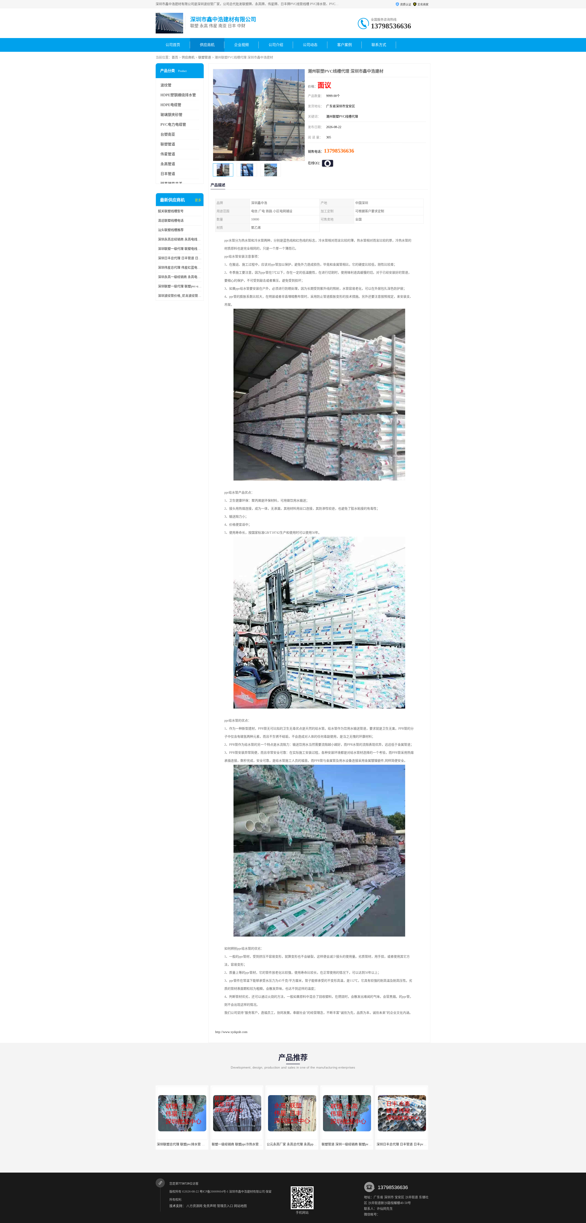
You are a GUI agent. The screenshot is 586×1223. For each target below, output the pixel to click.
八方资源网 (194, 1206)
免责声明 (209, 1206)
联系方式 (379, 45)
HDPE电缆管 (170, 105)
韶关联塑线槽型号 (171, 211)
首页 (175, 57)
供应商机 (207, 45)
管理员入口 (225, 1206)
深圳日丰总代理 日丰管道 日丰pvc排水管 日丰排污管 (179, 258)
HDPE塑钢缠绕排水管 (178, 95)
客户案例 (344, 45)
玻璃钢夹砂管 (171, 115)
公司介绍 (276, 45)
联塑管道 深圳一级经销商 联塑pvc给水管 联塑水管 (247, 1144)
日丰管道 (167, 174)
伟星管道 (167, 154)
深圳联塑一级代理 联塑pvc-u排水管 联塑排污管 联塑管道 (179, 286)
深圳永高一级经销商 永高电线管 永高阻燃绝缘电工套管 (179, 277)
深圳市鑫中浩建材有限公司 (247, 1191)
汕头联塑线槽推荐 (171, 230)
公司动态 (310, 45)
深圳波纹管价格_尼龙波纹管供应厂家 (179, 295)
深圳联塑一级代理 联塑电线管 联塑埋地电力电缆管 (179, 248)
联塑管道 (204, 57)
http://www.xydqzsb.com (231, 1032)
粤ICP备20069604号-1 (214, 1191)
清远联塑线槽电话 (171, 220)
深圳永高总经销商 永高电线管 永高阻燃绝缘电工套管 (179, 239)
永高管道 (167, 164)
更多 (198, 200)
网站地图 (240, 1206)
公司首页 (172, 45)
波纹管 (165, 85)
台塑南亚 (167, 134)
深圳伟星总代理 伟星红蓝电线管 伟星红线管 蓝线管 (179, 267)
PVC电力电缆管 (173, 124)
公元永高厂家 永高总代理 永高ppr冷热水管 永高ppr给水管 (198, 1144)
